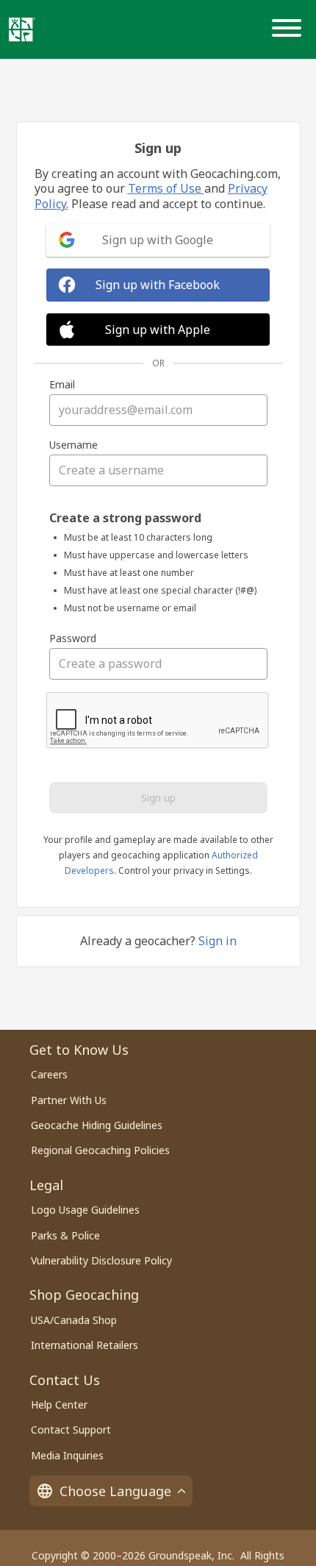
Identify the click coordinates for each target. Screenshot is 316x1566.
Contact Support (71, 1430)
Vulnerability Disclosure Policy (101, 1260)
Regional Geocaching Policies (100, 1150)
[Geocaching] (22, 29)
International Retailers (84, 1345)
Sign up (158, 798)
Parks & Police (65, 1235)
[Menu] (289, 29)
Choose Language (115, 1491)
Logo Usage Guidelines (85, 1210)
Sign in (217, 941)
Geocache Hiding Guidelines (96, 1125)
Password (72, 638)
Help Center (59, 1405)
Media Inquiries (67, 1455)
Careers (49, 1074)
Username (73, 445)
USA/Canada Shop (74, 1320)
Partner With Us (69, 1100)
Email (62, 384)
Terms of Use (166, 188)
